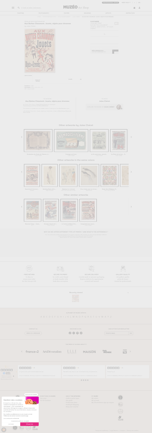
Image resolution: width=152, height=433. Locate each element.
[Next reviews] (150, 372)
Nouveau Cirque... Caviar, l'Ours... (32, 224)
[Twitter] (81, 334)
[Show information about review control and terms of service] (13, 376)
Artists (108, 13)
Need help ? (126, 2)
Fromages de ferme (71, 155)
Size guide (69, 400)
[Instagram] (74, 334)
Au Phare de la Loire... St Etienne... (118, 155)
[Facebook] (70, 334)
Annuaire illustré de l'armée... (51, 224)
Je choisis (11, 424)
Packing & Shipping (72, 405)
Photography (44, 13)
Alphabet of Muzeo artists (76, 312)
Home (39, 16)
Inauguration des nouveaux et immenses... (88, 224)
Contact (122, 430)
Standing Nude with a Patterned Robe (50, 190)
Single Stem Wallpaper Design (109, 190)
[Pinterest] (78, 334)
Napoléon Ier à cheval (68, 190)
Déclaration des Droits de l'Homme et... (38, 155)
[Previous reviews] (16, 372)
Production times (71, 402)
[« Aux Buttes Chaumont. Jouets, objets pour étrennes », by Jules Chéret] (75, 298)
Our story (43, 398)
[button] (3, 429)
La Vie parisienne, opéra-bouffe (99, 155)
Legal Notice (114, 430)
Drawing (87, 13)
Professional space (110, 2)
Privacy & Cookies (132, 430)
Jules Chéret (76, 16)
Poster (66, 13)
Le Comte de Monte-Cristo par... (69, 224)
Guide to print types (72, 398)
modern (43, 108)
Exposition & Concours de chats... (32, 190)
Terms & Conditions (101, 430)
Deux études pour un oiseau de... (89, 190)
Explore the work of (100, 107)
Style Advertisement (64, 16)
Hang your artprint (72, 407)
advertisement (62, 108)
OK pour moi (29, 424)
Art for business (45, 400)
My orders (94, 398)
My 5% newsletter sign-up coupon (102, 402)
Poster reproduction (49, 16)
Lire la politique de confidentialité (11, 418)
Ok (131, 333)
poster (34, 108)
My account (95, 400)
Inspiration (130, 13)
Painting (20, 13)
